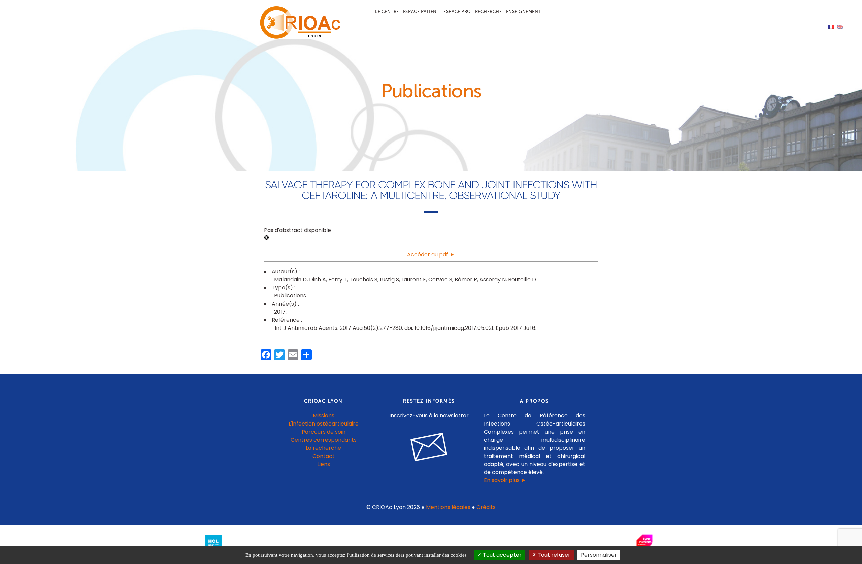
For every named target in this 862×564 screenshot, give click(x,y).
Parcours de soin (323, 432)
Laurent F (413, 279)
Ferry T (337, 279)
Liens (323, 464)
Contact (323, 456)
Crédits (486, 507)
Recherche (488, 11)
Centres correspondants (324, 440)
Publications (290, 296)
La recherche (323, 448)
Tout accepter (502, 555)
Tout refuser (553, 555)
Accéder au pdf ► (431, 254)
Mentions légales (448, 507)
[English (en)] (840, 26)
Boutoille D (522, 279)
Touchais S (363, 279)
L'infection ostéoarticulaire (324, 424)
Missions (323, 415)
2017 (280, 312)
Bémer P (466, 279)
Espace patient (421, 11)
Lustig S (389, 279)
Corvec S (440, 279)
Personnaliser (599, 555)
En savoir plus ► (505, 480)
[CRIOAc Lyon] (298, 37)
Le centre (387, 11)
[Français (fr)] (831, 26)
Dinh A (317, 279)
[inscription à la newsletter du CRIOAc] (429, 466)
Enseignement (523, 11)
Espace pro (457, 11)
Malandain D (290, 279)
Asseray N (492, 279)
